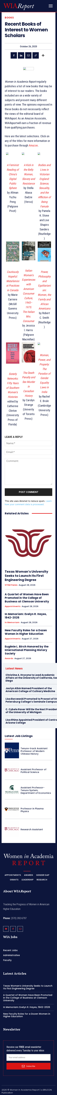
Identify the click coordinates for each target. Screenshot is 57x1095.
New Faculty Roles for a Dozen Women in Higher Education (26, 632)
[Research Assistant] (12, 829)
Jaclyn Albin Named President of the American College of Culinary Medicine (30, 690)
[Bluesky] (6, 929)
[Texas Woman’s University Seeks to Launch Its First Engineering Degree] (28, 542)
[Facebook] (14, 55)
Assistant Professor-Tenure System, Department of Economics (36, 790)
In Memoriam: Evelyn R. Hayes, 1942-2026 (26, 615)
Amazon (33, 145)
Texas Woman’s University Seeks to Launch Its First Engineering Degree (26, 575)
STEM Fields (11, 585)
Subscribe (30, 1066)
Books (9, 17)
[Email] (28, 55)
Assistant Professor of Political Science (33, 771)
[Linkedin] (21, 55)
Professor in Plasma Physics (32, 810)
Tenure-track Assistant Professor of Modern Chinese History (34, 751)
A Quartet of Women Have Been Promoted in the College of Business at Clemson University (27, 597)
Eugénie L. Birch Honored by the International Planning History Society (26, 650)
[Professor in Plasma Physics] (12, 809)
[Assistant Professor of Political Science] (12, 770)
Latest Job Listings (19, 736)
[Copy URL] (35, 55)
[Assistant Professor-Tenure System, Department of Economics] (12, 789)
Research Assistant (32, 829)
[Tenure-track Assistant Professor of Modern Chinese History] (12, 750)
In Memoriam (12, 622)
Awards (9, 658)
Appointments (12, 606)
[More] (43, 55)
